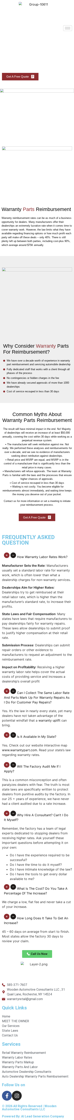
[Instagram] (17, 1096)
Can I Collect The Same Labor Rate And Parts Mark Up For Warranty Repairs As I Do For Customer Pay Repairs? (36, 697)
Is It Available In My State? (36, 737)
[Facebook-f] (7, 1096)
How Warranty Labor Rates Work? (42, 557)
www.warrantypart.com (19, 750)
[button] (37, 557)
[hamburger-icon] (67, 28)
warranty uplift (49, 720)
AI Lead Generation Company (42, 1116)
